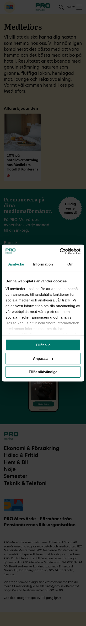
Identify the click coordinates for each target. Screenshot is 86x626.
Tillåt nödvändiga (43, 372)
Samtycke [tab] (15, 264)
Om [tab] (70, 264)
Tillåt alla (43, 345)
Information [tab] (43, 264)
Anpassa (40, 358)
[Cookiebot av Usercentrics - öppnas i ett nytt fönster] (61, 251)
